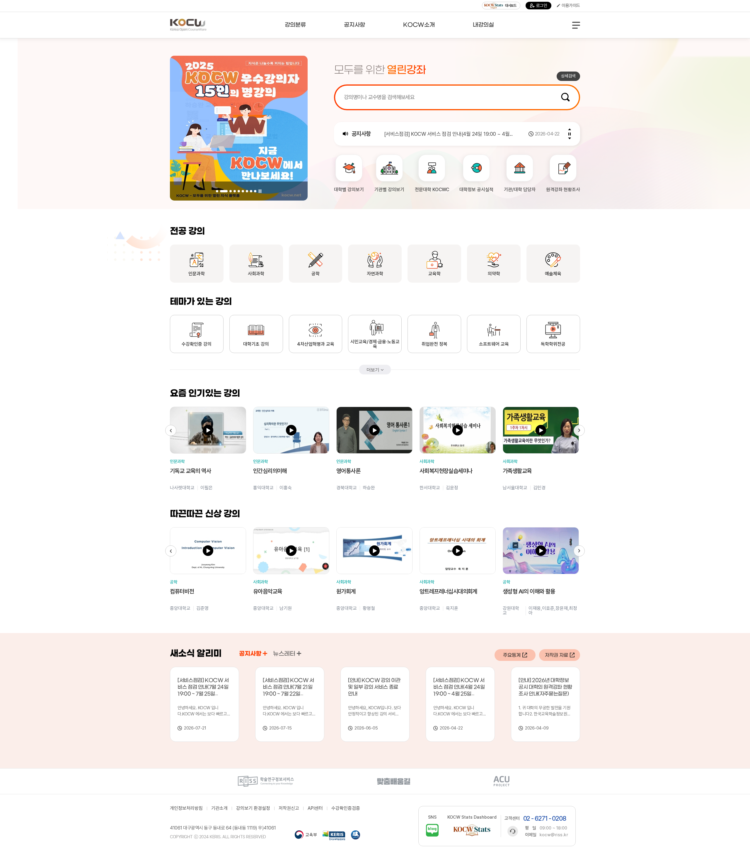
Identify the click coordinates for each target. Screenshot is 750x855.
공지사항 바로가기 (265, 653)
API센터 (315, 808)
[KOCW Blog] (432, 830)
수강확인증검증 (345, 808)
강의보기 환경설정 (253, 808)
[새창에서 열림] (265, 781)
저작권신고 (289, 808)
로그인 (541, 5)
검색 (565, 97)
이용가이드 (571, 5)
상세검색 (568, 76)
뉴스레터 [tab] (284, 653)
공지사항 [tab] (250, 653)
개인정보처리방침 (186, 808)
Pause (260, 191)
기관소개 (219, 808)
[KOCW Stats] (472, 830)
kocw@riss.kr (554, 834)
